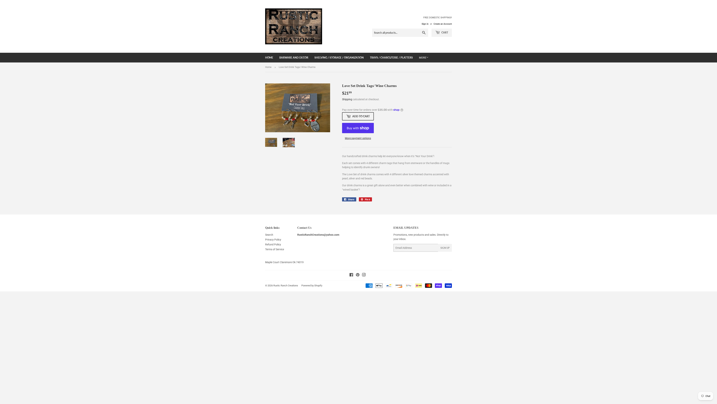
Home (269, 57)
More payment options (358, 138)
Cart (444, 32)
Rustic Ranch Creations (285, 285)
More (422, 57)
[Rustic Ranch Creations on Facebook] (351, 275)
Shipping (347, 99)
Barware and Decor (293, 57)
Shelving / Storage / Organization (339, 57)
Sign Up (444, 248)
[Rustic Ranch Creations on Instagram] (364, 275)
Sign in (425, 24)
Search (269, 234)
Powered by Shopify (311, 285)
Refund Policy (273, 244)
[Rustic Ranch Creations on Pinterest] (358, 275)
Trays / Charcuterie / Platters (391, 57)
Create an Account (443, 24)
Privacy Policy (273, 239)
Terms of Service (274, 249)
